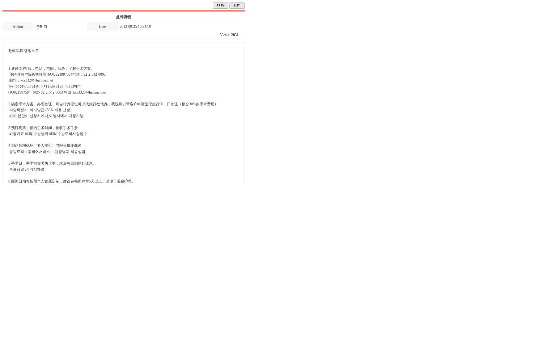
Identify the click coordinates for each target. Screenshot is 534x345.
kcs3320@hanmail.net (89, 92)
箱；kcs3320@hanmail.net (33, 80)
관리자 (41, 26)
